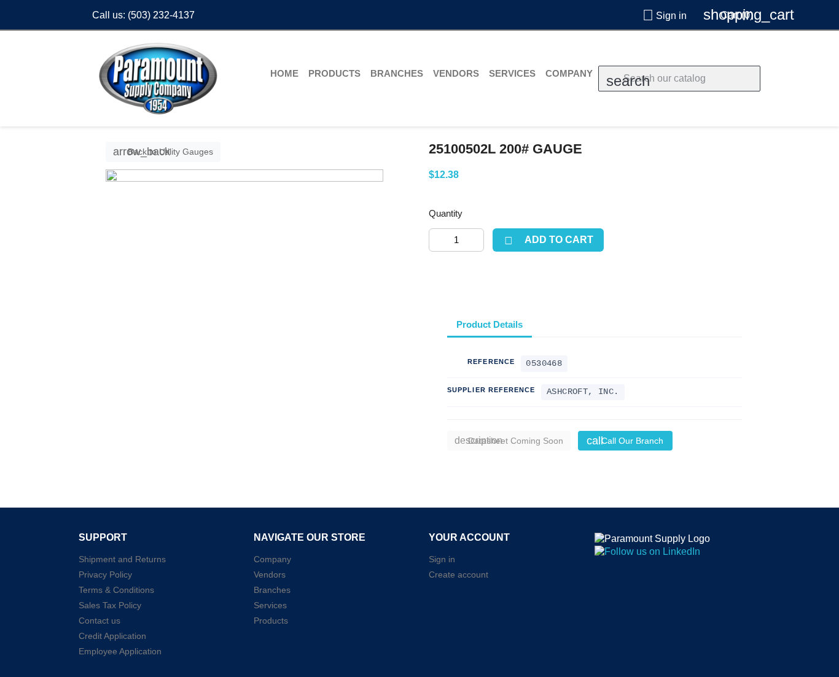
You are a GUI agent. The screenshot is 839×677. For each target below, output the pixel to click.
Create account (458, 574)
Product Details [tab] (489, 324)
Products (334, 73)
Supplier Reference (491, 389)
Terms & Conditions (116, 590)
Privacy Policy (105, 574)
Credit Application (112, 636)
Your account (469, 537)
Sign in (442, 559)
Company (569, 73)
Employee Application (120, 651)
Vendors (456, 73)
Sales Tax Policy (110, 605)
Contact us (99, 620)
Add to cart (548, 240)
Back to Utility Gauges (163, 151)
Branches (396, 73)
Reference (491, 361)
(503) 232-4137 (161, 15)
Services (512, 73)
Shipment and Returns (122, 559)
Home (284, 73)
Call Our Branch (625, 441)
